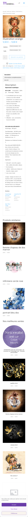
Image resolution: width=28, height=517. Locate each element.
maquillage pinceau (8, 194)
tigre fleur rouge (7, 204)
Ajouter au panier (17, 57)
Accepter (14, 504)
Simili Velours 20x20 (19, 66)
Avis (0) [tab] (6, 80)
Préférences (14, 513)
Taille (4, 51)
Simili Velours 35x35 (8, 68)
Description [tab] (7, 74)
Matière (5, 47)
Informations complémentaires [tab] (12, 77)
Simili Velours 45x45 (19, 68)
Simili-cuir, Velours (11, 11)
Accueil (4, 11)
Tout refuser (14, 509)
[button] (22, 17)
